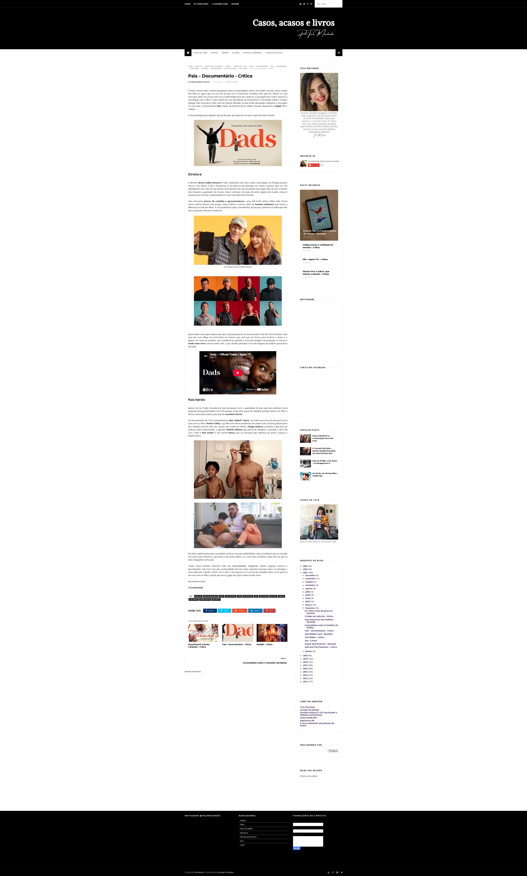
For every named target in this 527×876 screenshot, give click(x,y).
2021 (305, 572)
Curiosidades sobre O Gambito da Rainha (321, 626)
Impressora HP (307, 720)
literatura (244, 833)
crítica (228, 66)
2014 (305, 675)
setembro (310, 585)
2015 (305, 672)
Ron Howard (216, 68)
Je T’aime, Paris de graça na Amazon (318, 611)
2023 (305, 566)
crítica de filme (240, 66)
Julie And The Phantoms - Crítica (321, 647)
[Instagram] (311, 4)
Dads (251, 66)
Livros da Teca (274, 53)
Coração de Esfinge (309, 710)
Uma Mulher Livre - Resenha (319, 634)
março (308, 604)
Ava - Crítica (311, 640)
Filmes (235, 53)
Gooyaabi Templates (225, 872)
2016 (305, 668)
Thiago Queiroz (230, 68)
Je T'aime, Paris (201, 4)
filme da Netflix (246, 828)
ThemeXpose (199, 872)
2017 (305, 665)
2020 (305, 655)
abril (307, 601)
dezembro (310, 575)
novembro (310, 578)
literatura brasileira (248, 837)
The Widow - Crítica (314, 637)
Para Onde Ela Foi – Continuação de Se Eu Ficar (322, 438)
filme (242, 824)
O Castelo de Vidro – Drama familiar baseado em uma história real (324, 450)
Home (187, 4)
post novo (194, 68)
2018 (305, 662)
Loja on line (200, 53)
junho (308, 595)
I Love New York (220, 4)
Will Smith (243, 68)
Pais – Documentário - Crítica (236, 644)
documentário (262, 66)
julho (308, 591)
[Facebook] (307, 4)
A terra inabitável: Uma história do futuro (317, 724)
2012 (305, 681)
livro (242, 841)
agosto (309, 588)
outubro (309, 582)
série (242, 845)
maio (308, 598)
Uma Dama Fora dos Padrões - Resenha (320, 620)
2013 (305, 678)
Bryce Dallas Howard (214, 66)
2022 (305, 569)
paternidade (281, 66)
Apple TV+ (198, 66)
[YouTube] (300, 4)
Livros (214, 53)
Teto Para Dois (307, 707)
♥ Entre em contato (308, 776)
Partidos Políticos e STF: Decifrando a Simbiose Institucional (318, 713)
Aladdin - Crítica (264, 644)
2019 (305, 658)
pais (272, 66)
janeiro (309, 651)
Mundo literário (252, 53)
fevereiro (310, 608)
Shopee (235, 4)
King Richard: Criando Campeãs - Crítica (199, 645)
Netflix (243, 820)
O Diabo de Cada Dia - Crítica (319, 616)
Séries (225, 53)
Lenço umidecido (308, 717)
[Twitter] (304, 4)
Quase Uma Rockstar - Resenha (320, 644)
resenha (204, 68)
